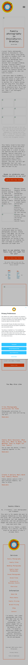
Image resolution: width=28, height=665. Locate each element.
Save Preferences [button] (14, 352)
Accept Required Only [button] (14, 348)
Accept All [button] (14, 344)
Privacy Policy (14, 356)
